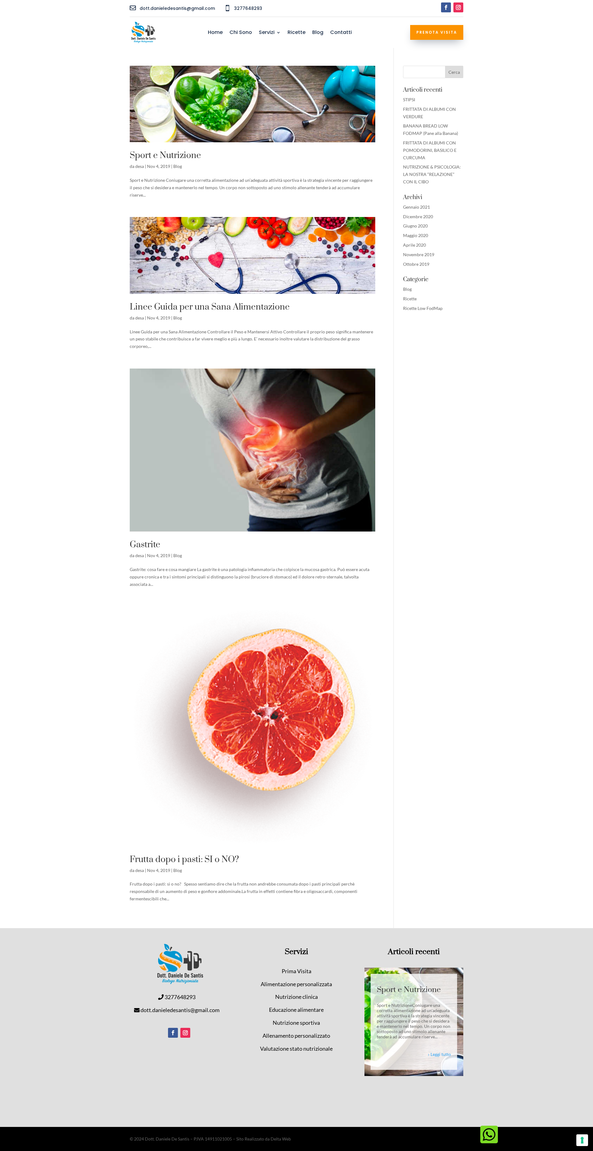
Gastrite (145, 544)
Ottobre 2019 (416, 264)
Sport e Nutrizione (165, 155)
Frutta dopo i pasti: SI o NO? (184, 859)
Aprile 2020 (414, 245)
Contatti (341, 33)
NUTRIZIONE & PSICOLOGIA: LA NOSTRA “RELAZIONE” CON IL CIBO (432, 174)
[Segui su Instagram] (458, 7)
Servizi (267, 33)
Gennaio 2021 (416, 207)
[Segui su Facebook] (446, 7)
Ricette (296, 33)
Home (215, 33)
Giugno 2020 (415, 225)
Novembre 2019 (418, 254)
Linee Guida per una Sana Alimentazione (210, 307)
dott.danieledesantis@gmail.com (180, 1010)
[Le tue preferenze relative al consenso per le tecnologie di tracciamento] (582, 1140)
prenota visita (436, 32)
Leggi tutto (441, 1054)
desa (139, 166)
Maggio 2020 (415, 235)
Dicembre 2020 (418, 216)
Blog (317, 33)
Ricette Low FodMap (423, 308)
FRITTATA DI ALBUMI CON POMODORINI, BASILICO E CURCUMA (429, 150)
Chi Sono (240, 33)
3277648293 (180, 997)
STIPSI (409, 99)
